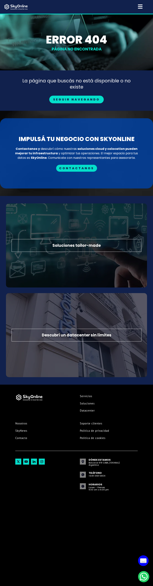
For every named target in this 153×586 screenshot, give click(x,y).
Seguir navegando (76, 99)
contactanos (76, 168)
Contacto (21, 438)
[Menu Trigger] (140, 6)
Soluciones (87, 403)
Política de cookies (92, 438)
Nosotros (21, 423)
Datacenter (87, 410)
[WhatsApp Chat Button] (143, 576)
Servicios (86, 396)
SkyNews (21, 430)
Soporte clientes (91, 423)
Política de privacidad (94, 430)
